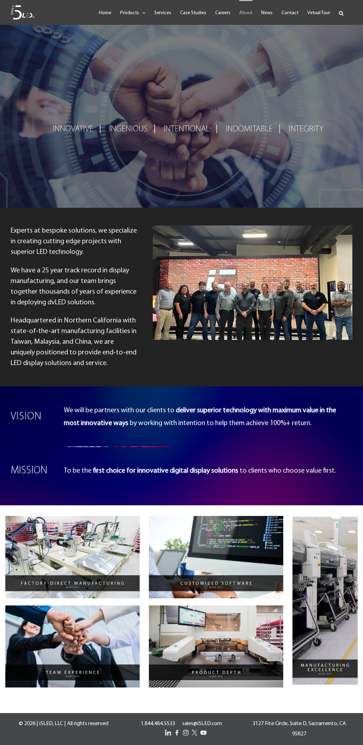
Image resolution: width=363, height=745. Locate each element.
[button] (341, 12)
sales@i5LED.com (202, 724)
